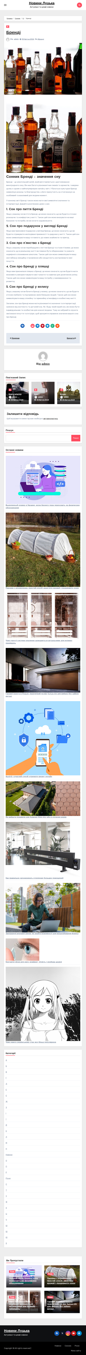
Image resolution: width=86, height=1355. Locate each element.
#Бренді (40, 39)
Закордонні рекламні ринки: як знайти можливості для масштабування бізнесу (42, 934)
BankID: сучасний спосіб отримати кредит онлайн (29, 777)
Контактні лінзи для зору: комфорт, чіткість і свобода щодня (34, 962)
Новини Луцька (42, 3)
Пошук (10, 430)
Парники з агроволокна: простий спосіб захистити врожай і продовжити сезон (42, 588)
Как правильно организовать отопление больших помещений (34, 878)
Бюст (37, 394)
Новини (9, 1155)
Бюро (63, 394)
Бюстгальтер (15, 394)
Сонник (68, 1346)
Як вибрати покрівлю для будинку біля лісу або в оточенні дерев (36, 817)
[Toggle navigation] (5, 5)
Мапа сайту (76, 1351)
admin (16, 39)
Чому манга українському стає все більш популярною (31, 1042)
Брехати (70, 338)
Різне (8, 1178)
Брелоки (15, 338)
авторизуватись (50, 419)
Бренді (13, 33)
